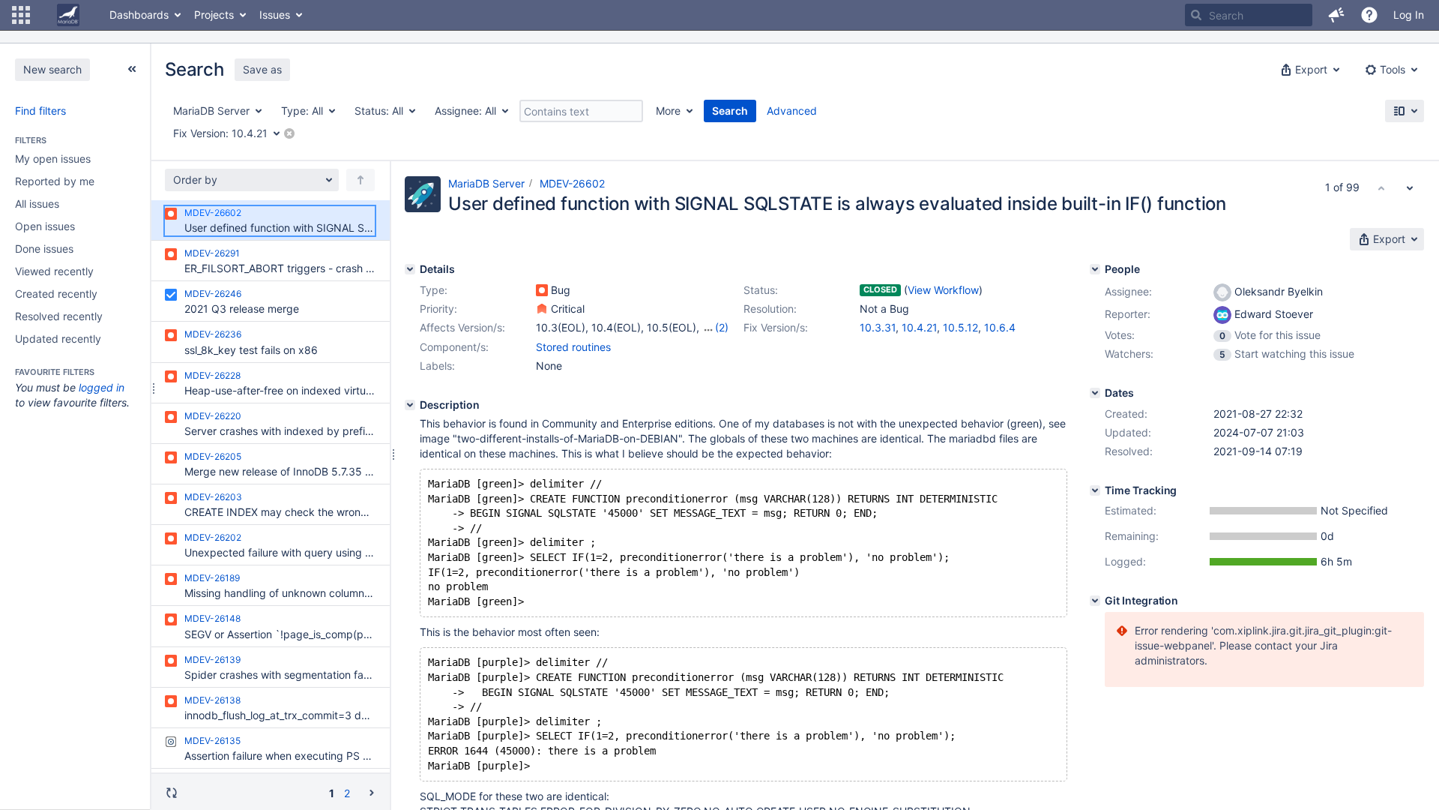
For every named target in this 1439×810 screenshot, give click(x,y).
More (668, 110)
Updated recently (58, 338)
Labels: (437, 365)
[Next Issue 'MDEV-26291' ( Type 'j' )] (1410, 187)
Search (730, 110)
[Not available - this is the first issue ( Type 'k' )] (1381, 187)
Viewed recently (54, 271)
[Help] (1369, 15)
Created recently (56, 293)
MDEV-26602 (572, 183)
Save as (262, 69)
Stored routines (573, 346)
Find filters (40, 110)
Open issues (45, 226)
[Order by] (360, 180)
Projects (214, 14)
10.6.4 (1000, 327)
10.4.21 (919, 327)
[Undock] (131, 69)
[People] (1095, 269)
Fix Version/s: (775, 327)
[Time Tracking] (1095, 490)
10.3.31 (878, 327)
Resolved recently (59, 316)
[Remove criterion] (289, 133)
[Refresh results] (171, 793)
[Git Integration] (1095, 601)
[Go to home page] (68, 15)
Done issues (44, 248)
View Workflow (943, 290)
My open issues (53, 158)
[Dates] (1095, 393)
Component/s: (454, 346)
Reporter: (1127, 314)
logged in (101, 387)
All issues (37, 203)
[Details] (410, 269)
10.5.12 (960, 327)
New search (52, 69)
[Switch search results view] (1404, 111)
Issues (274, 14)
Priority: (438, 308)
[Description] (410, 405)
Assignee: (1128, 291)
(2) (721, 327)
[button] (20, 15)
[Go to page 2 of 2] (372, 792)
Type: (433, 290)
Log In (1408, 14)
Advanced (792, 110)
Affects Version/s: (462, 327)
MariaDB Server (486, 183)
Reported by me (54, 181)
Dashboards (139, 14)
